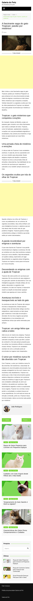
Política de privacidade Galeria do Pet (12, 590)
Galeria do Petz (9, 2)
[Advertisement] (16, 72)
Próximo (25, 420)
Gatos (4, 32)
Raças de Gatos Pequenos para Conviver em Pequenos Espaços (21, 561)
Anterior (7, 420)
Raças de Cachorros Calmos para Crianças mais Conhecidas (21, 569)
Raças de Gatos (13, 442)
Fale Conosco (6, 586)
